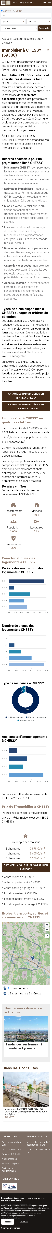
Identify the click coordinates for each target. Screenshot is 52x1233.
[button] (14, 717)
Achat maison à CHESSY (19, 877)
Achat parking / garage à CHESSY (24, 888)
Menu (48, 3)
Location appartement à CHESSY (24, 898)
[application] (25, 594)
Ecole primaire (18, 988)
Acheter (7, 10)
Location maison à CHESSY (20, 893)
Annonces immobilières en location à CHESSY (26, 406)
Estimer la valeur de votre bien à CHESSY (26, 867)
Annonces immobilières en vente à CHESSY (26, 395)
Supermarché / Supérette (25, 993)
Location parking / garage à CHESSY (26, 904)
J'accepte (8, 1222)
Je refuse (24, 1222)
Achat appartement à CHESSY (22, 882)
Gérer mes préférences (10, 1228)
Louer (18, 10)
